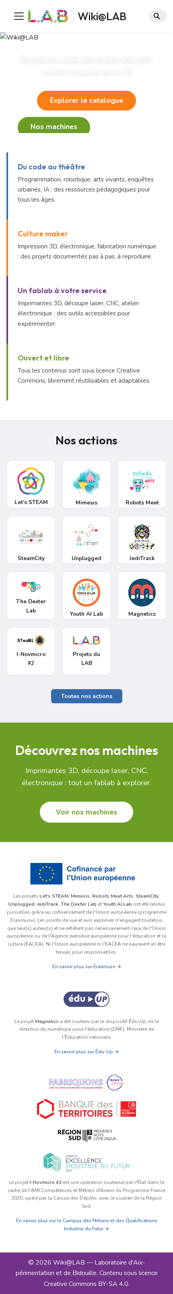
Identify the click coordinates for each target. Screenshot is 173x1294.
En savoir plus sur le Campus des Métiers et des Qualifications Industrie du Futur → (86, 1224)
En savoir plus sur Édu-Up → (86, 1051)
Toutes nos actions (86, 696)
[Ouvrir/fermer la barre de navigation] (19, 16)
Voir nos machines (86, 812)
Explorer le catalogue (86, 100)
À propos (126, 127)
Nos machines (54, 126)
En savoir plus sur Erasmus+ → (86, 966)
